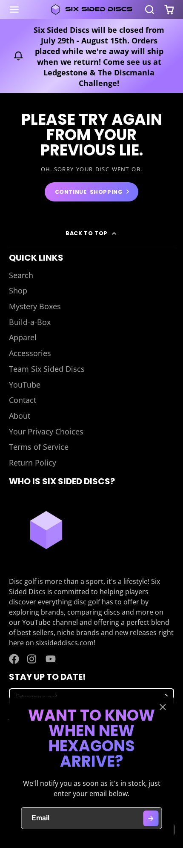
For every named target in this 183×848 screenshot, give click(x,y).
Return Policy (32, 462)
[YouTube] (51, 659)
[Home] (91, 9)
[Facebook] (14, 659)
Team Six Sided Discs (47, 369)
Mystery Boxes (35, 306)
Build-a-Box (30, 322)
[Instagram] (32, 659)
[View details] (46, 530)
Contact (22, 400)
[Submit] (151, 818)
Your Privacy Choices (46, 431)
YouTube (24, 384)
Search (21, 275)
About (19, 416)
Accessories (30, 353)
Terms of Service (39, 447)
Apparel (23, 337)
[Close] (163, 707)
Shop (18, 290)
